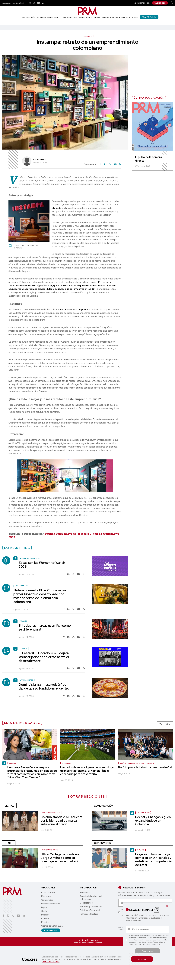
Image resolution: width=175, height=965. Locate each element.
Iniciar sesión (143, 2)
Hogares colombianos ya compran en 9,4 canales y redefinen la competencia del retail (153, 859)
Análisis (140, 850)
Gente (89, 17)
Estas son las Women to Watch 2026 (42, 565)
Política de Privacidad (90, 910)
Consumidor (52, 17)
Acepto (142, 959)
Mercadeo (41, 17)
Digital (82, 17)
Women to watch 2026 (128, 17)
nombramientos (49, 850)
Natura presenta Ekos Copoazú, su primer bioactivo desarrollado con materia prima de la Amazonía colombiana (39, 596)
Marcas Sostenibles (68, 17)
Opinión (105, 17)
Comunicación (28, 17)
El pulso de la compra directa (148, 158)
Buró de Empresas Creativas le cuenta (137, 763)
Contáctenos (86, 902)
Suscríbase (159, 2)
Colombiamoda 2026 (51, 813)
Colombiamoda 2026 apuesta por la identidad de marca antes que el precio (61, 820)
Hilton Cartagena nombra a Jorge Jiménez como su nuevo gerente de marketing (61, 857)
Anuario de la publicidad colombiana (91, 898)
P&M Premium (149, 17)
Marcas (12, 763)
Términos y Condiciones (91, 906)
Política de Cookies (50, 961)
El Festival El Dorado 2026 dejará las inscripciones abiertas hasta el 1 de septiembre (45, 657)
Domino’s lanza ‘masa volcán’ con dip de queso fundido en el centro (44, 686)
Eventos (114, 17)
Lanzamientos (143, 813)
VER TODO (164, 724)
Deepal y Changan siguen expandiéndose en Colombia (153, 820)
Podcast (97, 17)
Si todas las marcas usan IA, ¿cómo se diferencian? (45, 627)
